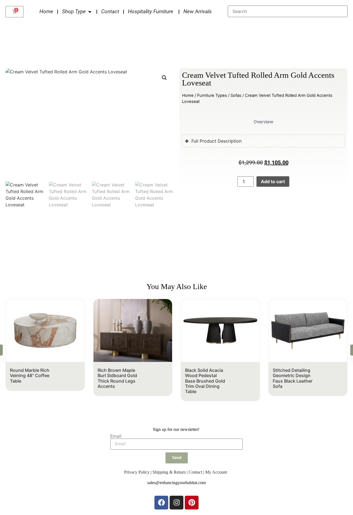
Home (188, 95)
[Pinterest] (192, 502)
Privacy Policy (136, 472)
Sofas (236, 95)
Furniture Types (212, 95)
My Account (216, 472)
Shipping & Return (169, 472)
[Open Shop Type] (89, 12)
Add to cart (273, 181)
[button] (164, 78)
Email (115, 436)
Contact (195, 472)
